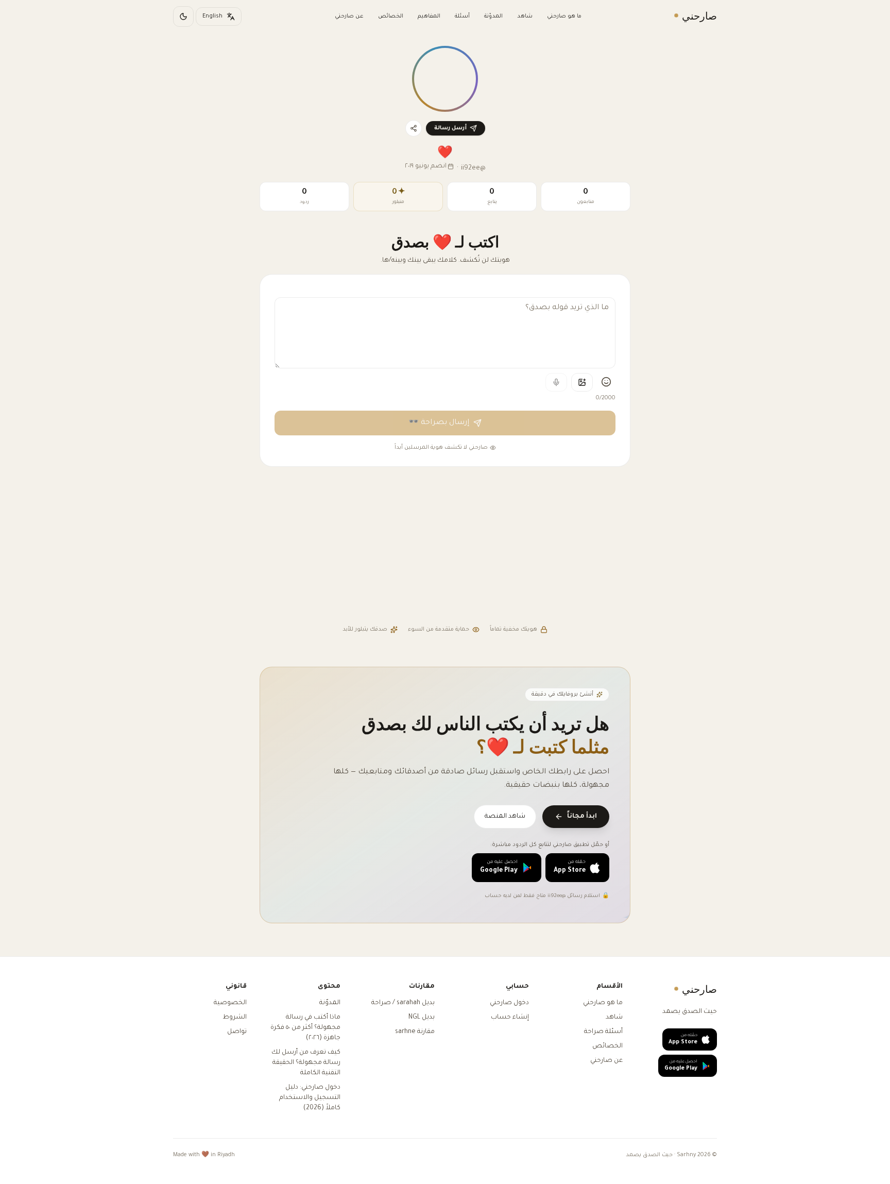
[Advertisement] (445, 547)
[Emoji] (606, 382)
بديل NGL (421, 1017)
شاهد (525, 16)
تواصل (237, 1032)
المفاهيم (429, 16)
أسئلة (462, 16)
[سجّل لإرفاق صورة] (582, 382)
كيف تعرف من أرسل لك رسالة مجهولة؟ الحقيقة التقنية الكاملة (305, 1063)
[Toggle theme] (183, 16)
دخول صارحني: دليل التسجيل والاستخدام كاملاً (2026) (309, 1098)
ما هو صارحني (564, 16)
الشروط (234, 1017)
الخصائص (390, 16)
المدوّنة (493, 16)
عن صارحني (349, 16)
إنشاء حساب (510, 1017)
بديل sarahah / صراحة (403, 1003)
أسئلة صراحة (603, 1032)
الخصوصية (230, 1003)
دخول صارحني (509, 1003)
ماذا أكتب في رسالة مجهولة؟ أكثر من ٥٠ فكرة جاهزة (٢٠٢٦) (305, 1028)
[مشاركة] (413, 128)
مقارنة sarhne (415, 1032)
